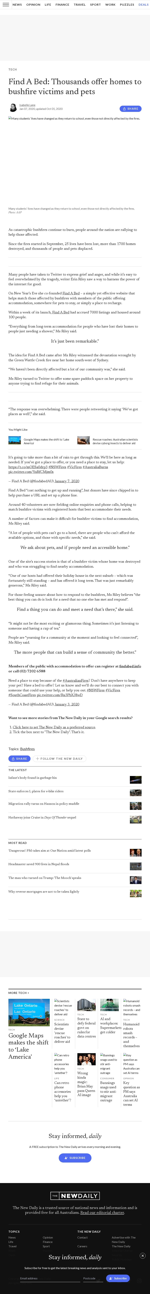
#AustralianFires (76, 681)
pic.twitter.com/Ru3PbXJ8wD (60, 695)
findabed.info (130, 666)
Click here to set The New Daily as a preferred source (54, 727)
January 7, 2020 (67, 481)
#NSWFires (57, 467)
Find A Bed (71, 293)
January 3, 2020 (67, 704)
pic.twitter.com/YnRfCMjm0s (31, 472)
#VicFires (74, 467)
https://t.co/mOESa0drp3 (28, 467)
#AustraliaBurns (95, 467)
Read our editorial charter (102, 1213)
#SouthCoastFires (22, 695)
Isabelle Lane (27, 105)
